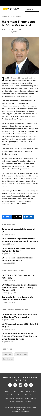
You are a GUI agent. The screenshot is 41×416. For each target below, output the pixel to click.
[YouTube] (26, 385)
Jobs (34, 391)
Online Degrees (11, 395)
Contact (21, 391)
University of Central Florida (20, 379)
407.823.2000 (20, 409)
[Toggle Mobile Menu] (38, 2)
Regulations (19, 398)
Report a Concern (30, 398)
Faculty (28, 391)
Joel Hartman (8, 359)
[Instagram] (31, 385)
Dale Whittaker (21, 354)
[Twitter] (15, 385)
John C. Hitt (7, 354)
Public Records (9, 398)
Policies (20, 395)
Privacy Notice (29, 395)
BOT (15, 391)
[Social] (20, 385)
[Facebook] (10, 385)
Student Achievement (16, 401)
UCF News (28, 401)
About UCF (8, 391)
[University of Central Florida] (17, 3)
